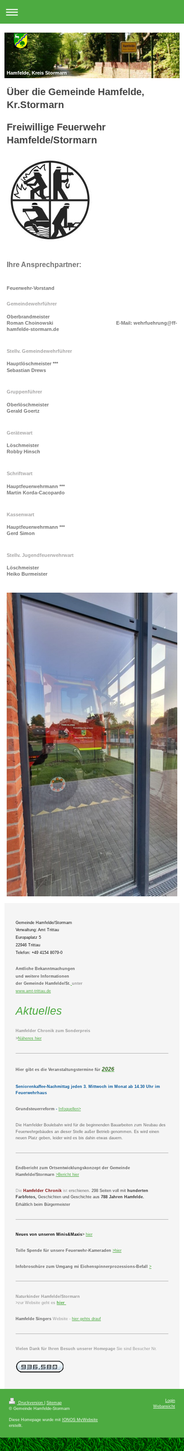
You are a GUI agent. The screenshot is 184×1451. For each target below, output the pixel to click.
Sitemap (54, 1403)
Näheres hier (30, 1038)
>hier (117, 1250)
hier (75, 1174)
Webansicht (164, 1406)
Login (170, 1400)
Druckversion (30, 1403)
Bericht (64, 1174)
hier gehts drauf (86, 1319)
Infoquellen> (70, 1109)
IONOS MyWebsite (80, 1420)
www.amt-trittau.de (33, 991)
